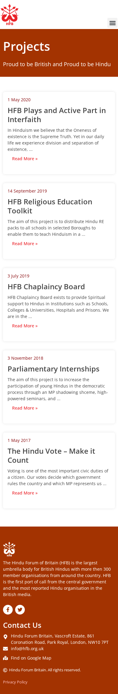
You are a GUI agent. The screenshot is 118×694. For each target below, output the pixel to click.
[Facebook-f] (8, 610)
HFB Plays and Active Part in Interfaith (57, 114)
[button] (112, 23)
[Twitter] (20, 610)
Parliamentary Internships (54, 369)
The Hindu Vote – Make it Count (51, 455)
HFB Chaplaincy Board (46, 286)
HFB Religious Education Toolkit (50, 206)
